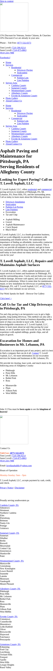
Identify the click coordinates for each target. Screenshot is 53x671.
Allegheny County (19, 93)
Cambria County (18, 85)
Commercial (16, 75)
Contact (35, 353)
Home (8, 62)
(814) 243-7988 (7, 53)
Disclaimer (19, 488)
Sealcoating (22, 72)
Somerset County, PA (9, 533)
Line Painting (23, 80)
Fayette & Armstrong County (24, 95)
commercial (46, 189)
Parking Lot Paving (14, 207)
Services (9, 65)
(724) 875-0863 (19, 50)
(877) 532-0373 (24, 43)
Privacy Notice (6, 488)
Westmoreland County (21, 90)
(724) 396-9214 (19, 47)
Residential (16, 67)
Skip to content (6, 1)
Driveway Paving (25, 70)
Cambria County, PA (9, 505)
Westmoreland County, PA (12, 561)
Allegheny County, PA (10, 588)
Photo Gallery (12, 98)
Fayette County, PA (9, 616)
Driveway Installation (15, 202)
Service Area (11, 83)
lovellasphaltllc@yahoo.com (19, 465)
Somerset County (19, 88)
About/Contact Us (14, 101)
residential (32, 189)
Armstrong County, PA (10, 644)
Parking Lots (22, 78)
